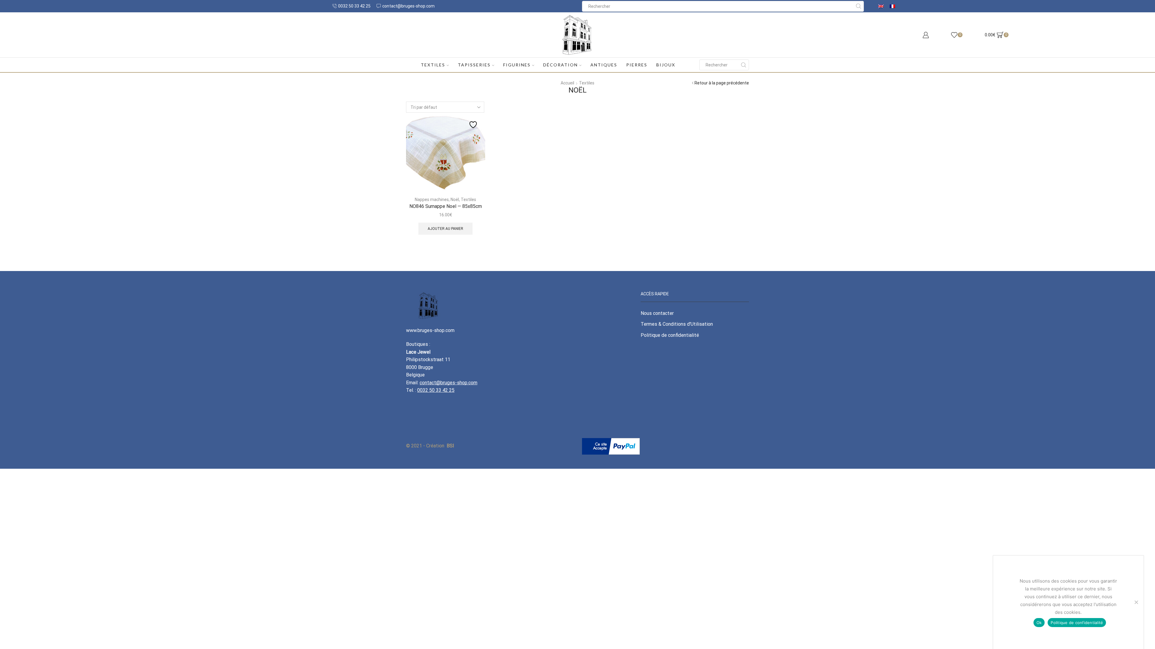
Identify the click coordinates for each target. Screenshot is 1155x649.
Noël (455, 199)
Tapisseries (474, 64)
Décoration (560, 64)
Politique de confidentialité (670, 335)
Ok (1039, 622)
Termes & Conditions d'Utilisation (677, 324)
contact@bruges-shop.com (448, 382)
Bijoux (665, 64)
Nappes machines (432, 199)
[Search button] (858, 6)
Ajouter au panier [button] (445, 229)
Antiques (603, 64)
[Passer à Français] (892, 6)
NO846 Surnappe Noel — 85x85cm (445, 206)
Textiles (433, 64)
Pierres (636, 64)
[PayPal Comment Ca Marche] (611, 446)
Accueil (567, 83)
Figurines (517, 64)
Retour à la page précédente (722, 83)
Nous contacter (657, 313)
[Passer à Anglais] (881, 6)
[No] (1136, 602)
